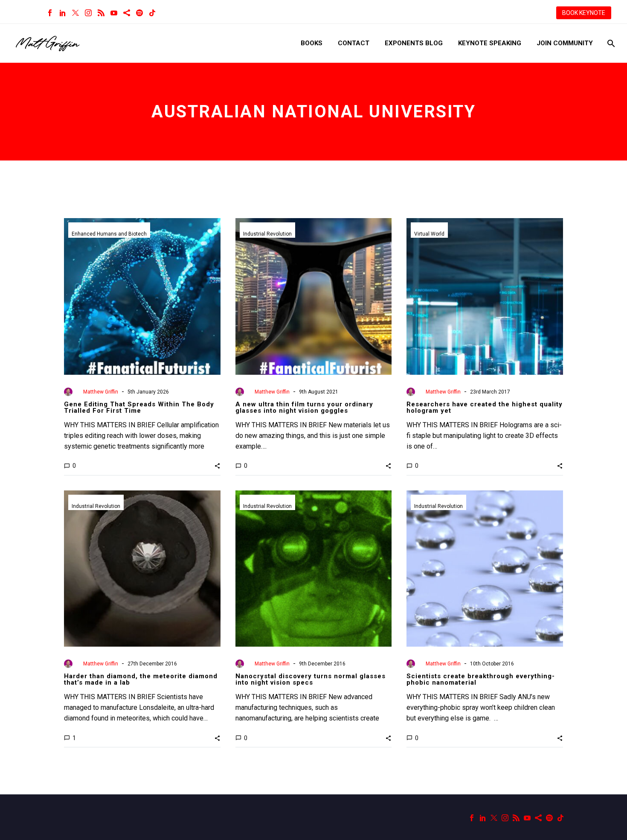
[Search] (610, 43)
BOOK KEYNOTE (583, 12)
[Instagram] (88, 12)
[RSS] (101, 12)
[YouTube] (113, 12)
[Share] (126, 12)
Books (311, 43)
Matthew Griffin (100, 392)
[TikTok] (152, 12)
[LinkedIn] (62, 12)
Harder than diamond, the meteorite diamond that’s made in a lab (141, 679)
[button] (217, 466)
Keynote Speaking (489, 43)
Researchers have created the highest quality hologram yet (484, 407)
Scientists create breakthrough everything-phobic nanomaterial (480, 679)
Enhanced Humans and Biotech (109, 234)
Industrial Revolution (267, 234)
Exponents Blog (414, 43)
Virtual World (429, 234)
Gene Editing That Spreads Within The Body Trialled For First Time (139, 407)
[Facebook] (50, 12)
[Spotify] (139, 12)
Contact (353, 43)
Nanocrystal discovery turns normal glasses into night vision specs (310, 679)
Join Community (565, 43)
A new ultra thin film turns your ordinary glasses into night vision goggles (304, 407)
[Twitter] (75, 12)
